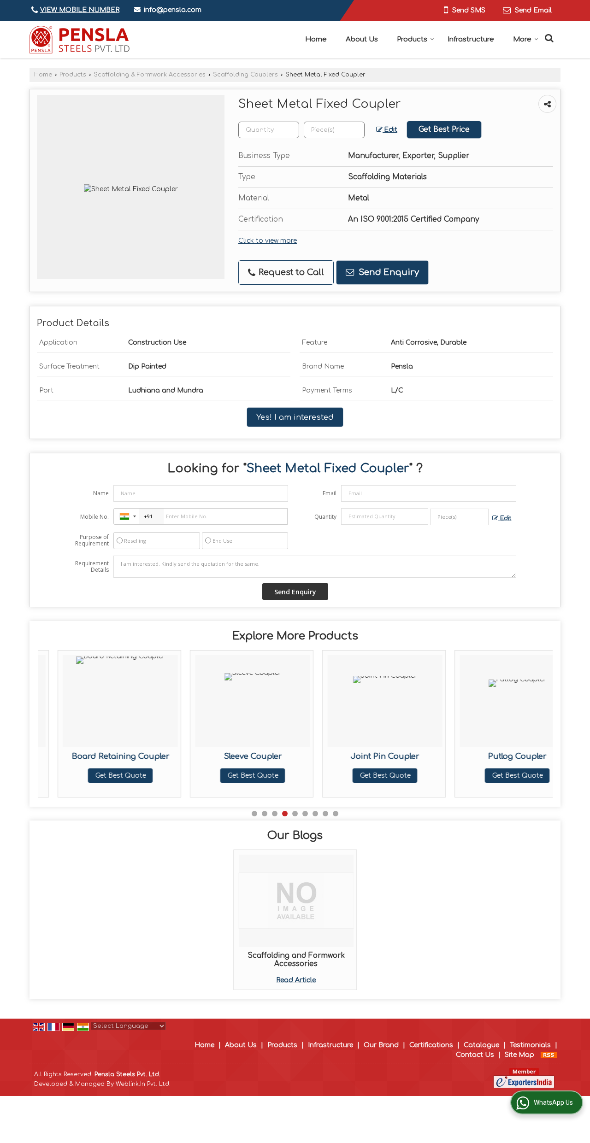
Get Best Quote (100, 775)
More (522, 39)
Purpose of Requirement (92, 540)
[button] (79, 9)
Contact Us (475, 1054)
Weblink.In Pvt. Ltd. (143, 1084)
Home (316, 39)
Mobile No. (94, 517)
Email (329, 493)
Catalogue (481, 1045)
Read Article (296, 980)
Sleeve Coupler (233, 756)
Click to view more (267, 240)
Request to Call (290, 272)
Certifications (431, 1045)
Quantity (325, 517)
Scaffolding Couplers (245, 74)
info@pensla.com (172, 9)
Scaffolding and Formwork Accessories (296, 959)
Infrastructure (471, 39)
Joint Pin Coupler (364, 756)
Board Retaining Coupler (100, 756)
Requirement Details (92, 566)
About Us (362, 39)
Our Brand (381, 1045)
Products (412, 39)
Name (101, 493)
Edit (390, 129)
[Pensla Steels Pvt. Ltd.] (80, 39)
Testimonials (530, 1045)
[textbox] (334, 130)
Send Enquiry (387, 272)
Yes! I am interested (295, 417)
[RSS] (549, 1054)
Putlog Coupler (497, 756)
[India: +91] (126, 516)
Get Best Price (444, 129)
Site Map (519, 1054)
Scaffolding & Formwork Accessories (150, 74)
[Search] (548, 37)
